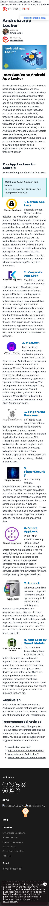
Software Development (19, 1)
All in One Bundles (13, 851)
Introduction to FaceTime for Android (27, 757)
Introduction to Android (19, 747)
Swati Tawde (16, 33)
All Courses (8, 846)
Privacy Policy (10, 901)
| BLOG (24, 9)
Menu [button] (42, 10)
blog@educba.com (35, 17)
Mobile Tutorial (31, 4)
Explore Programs (12, 842)
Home (3, 1)
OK (45, 884)
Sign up (6, 855)
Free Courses (10, 837)
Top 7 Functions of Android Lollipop (26, 750)
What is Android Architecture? (23, 754)
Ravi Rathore (16, 41)
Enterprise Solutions (13, 833)
